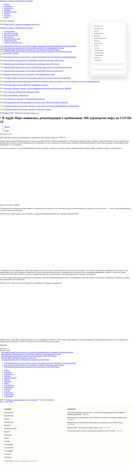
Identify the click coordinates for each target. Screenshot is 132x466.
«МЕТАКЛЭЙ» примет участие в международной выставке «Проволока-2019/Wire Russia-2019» (38, 51)
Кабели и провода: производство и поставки (22, 400)
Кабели (6, 4)
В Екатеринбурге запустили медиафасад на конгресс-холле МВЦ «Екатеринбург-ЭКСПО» (36, 102)
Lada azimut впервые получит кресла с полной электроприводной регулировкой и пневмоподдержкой (40, 46)
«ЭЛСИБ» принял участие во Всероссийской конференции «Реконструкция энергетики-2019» (37, 78)
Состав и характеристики (13, 42)
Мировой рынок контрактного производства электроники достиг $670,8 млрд (31, 50)
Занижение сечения (11, 33)
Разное (6, 17)
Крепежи (7, 10)
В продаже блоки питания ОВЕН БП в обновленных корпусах (26, 85)
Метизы (7, 14)
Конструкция (8, 37)
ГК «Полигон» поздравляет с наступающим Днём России (24, 99)
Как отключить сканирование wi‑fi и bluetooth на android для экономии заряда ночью (34, 48)
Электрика (8, 6)
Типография (8, 396)
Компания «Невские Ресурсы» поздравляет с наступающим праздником (29, 74)
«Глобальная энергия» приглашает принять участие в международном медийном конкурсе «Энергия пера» (42, 106)
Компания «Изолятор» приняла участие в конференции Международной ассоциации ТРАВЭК (37, 88)
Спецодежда (8, 392)
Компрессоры (9, 387)
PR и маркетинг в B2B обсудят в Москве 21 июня (21, 92)
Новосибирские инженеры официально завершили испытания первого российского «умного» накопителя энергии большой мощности (52, 81)
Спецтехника (9, 394)
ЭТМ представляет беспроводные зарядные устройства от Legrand (27, 109)
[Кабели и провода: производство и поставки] (16, 1)
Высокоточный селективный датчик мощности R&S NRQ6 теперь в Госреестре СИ (33, 71)
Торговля (7, 15)
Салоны (7, 391)
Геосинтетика (9, 385)
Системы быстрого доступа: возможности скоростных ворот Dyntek (25, 360)
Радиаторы (8, 389)
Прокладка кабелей (11, 35)
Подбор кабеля (9, 31)
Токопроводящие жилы (12, 39)
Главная (7, 127)
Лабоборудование (10, 12)
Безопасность (9, 8)
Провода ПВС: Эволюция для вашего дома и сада (21, 24)
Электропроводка (10, 41)
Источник (3, 345)
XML (11, 402)
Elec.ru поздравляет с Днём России (16, 95)
